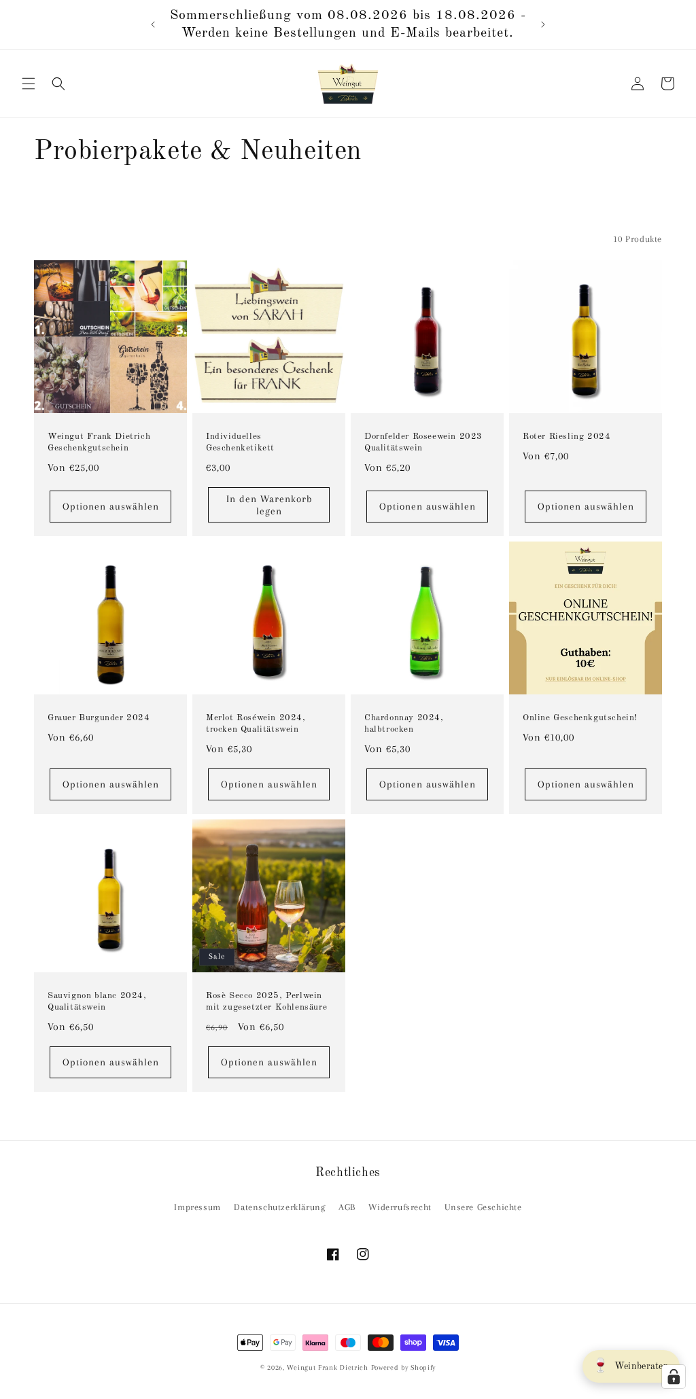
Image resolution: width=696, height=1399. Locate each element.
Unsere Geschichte (483, 1207)
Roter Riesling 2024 (566, 436)
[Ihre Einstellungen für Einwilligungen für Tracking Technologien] (673, 1376)
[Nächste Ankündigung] (543, 24)
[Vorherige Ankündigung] (153, 24)
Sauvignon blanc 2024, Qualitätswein (97, 1001)
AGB (346, 1207)
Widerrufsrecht (399, 1207)
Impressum (197, 1207)
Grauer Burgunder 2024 (99, 717)
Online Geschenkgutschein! (580, 717)
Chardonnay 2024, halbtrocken (404, 723)
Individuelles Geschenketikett (240, 442)
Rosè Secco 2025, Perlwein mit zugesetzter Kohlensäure (266, 1001)
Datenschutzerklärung (279, 1207)
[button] (29, 84)
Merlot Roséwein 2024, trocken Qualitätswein (256, 723)
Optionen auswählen (111, 506)
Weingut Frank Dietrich (327, 1367)
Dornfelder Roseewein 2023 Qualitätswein (423, 442)
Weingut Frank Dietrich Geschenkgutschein (99, 442)
